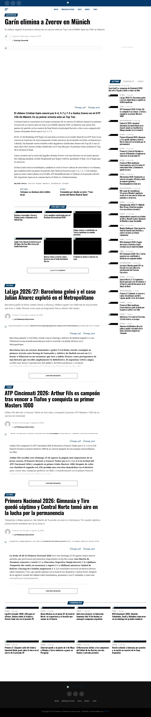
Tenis (95, 9)
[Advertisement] (127, 63)
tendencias (56, 183)
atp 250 (32, 183)
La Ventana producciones (24, 319)
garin (39, 183)
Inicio (56, 9)
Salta (80, 9)
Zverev (66, 183)
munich (47, 183)
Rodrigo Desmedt (21, 40)
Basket (87, 9)
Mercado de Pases (67, 9)
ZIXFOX (107, 711)
